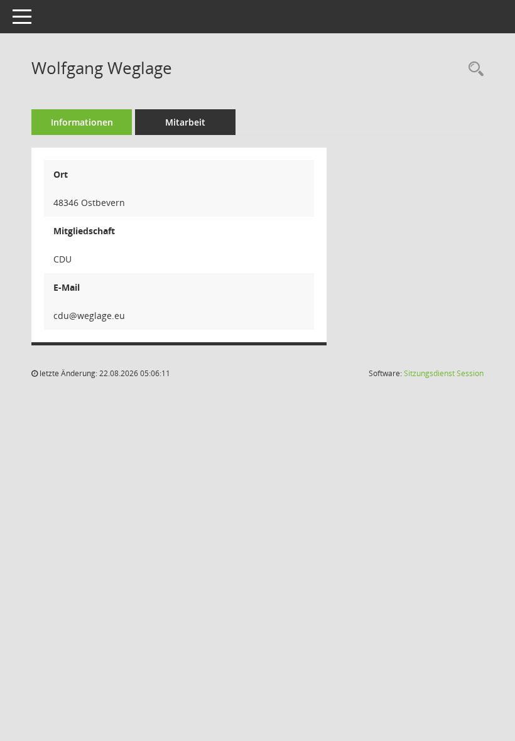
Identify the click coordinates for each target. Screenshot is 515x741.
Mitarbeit (185, 122)
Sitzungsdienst (444, 373)
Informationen (82, 122)
